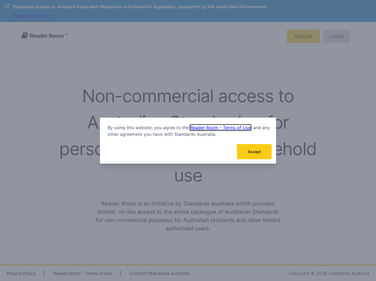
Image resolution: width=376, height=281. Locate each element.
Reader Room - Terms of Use (220, 127)
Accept (254, 151)
